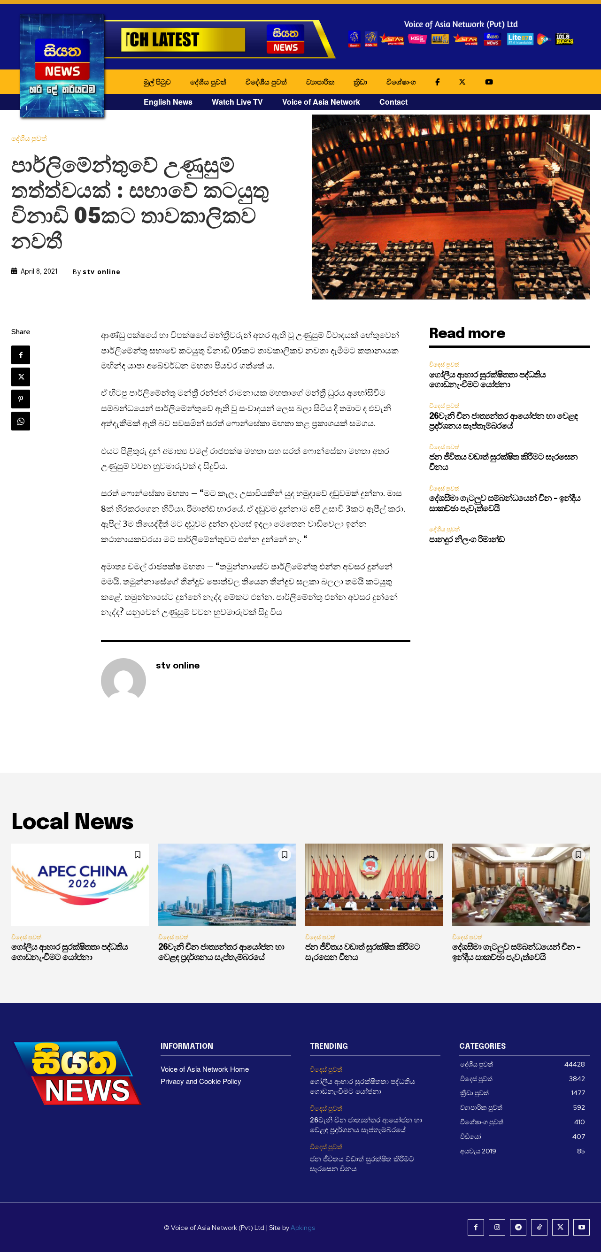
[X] (20, 377)
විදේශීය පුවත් (266, 82)
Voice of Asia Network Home (205, 1069)
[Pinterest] (20, 399)
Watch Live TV (237, 101)
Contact (393, 101)
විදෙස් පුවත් (444, 365)
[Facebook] (20, 355)
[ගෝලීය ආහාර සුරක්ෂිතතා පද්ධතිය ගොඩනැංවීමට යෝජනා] (80, 885)
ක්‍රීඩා (360, 82)
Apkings (303, 1227)
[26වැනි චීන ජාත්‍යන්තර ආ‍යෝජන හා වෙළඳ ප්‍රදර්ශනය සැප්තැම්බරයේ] (227, 885)
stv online (102, 272)
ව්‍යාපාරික (320, 82)
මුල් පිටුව (157, 82)
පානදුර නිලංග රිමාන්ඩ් (466, 540)
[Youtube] (581, 1227)
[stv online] (123, 680)
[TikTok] (539, 1227)
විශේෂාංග (401, 82)
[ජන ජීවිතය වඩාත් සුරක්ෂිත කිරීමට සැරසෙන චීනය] (374, 885)
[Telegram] (518, 1227)
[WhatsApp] (20, 421)
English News (168, 101)
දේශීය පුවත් (208, 82)
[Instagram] (497, 1227)
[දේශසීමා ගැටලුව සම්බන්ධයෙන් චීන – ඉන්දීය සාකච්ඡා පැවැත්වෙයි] (521, 885)
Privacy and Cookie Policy (201, 1081)
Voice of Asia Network (321, 101)
